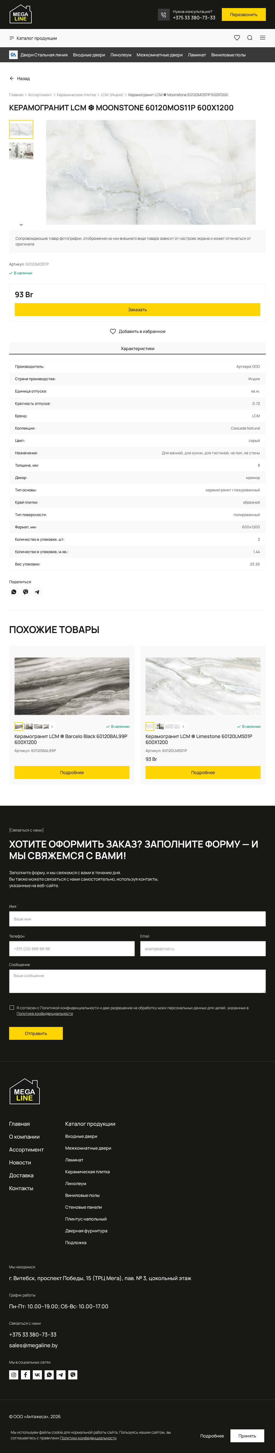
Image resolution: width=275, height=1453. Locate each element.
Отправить (36, 1033)
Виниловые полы (82, 1195)
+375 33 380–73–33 (194, 17)
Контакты (21, 1188)
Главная (19, 1123)
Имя (13, 906)
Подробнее (212, 1436)
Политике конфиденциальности (45, 1013)
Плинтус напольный (86, 1219)
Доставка (21, 1175)
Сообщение (19, 964)
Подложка (75, 1242)
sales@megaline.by (33, 1345)
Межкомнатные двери (88, 1148)
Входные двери (81, 1136)
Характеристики (137, 348)
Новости (20, 1162)
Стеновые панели (83, 1207)
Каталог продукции (37, 38)
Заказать (137, 310)
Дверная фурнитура (86, 1231)
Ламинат (74, 1160)
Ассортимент (26, 1149)
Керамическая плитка (87, 1172)
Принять (247, 1436)
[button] (21, 224)
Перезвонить (244, 14)
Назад (23, 78)
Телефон (17, 936)
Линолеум (75, 1183)
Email (144, 936)
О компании (24, 1136)
